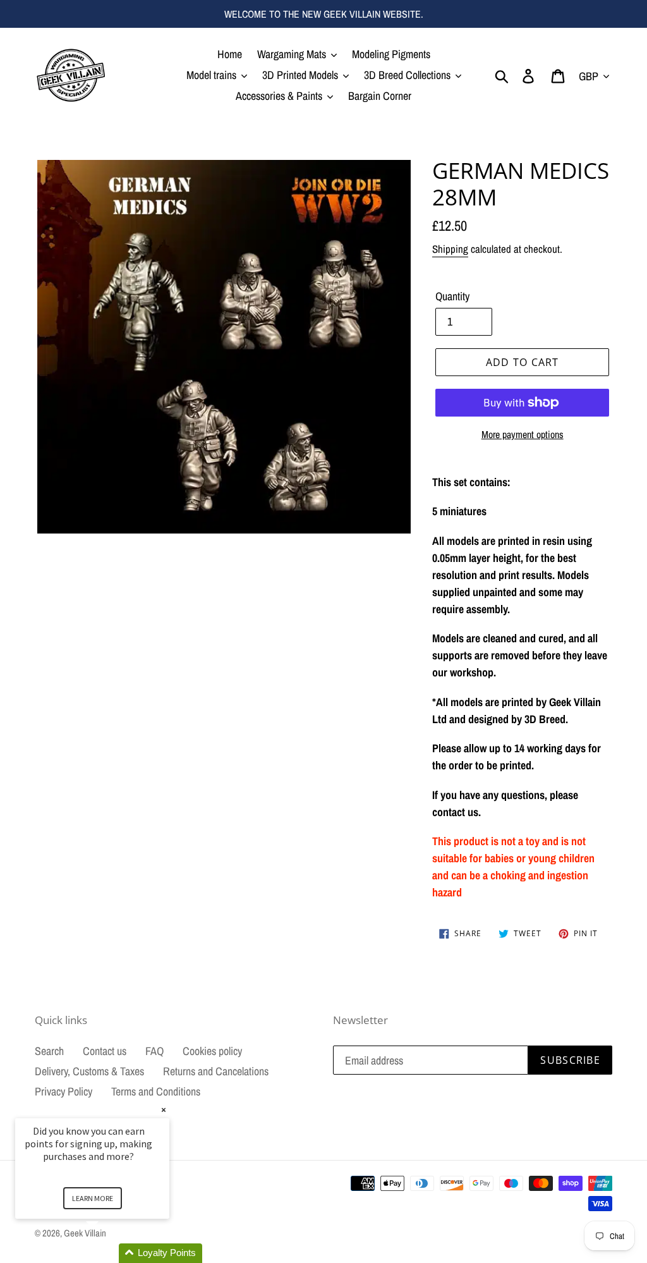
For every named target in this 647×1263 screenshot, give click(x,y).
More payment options (522, 434)
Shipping (450, 248)
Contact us (104, 1051)
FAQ (154, 1051)
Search (49, 1051)
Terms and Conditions (155, 1091)
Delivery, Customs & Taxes (89, 1071)
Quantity (452, 296)
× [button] (163, 1110)
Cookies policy (212, 1051)
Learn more (92, 1198)
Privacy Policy (63, 1091)
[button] (107, 1253)
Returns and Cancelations (216, 1071)
